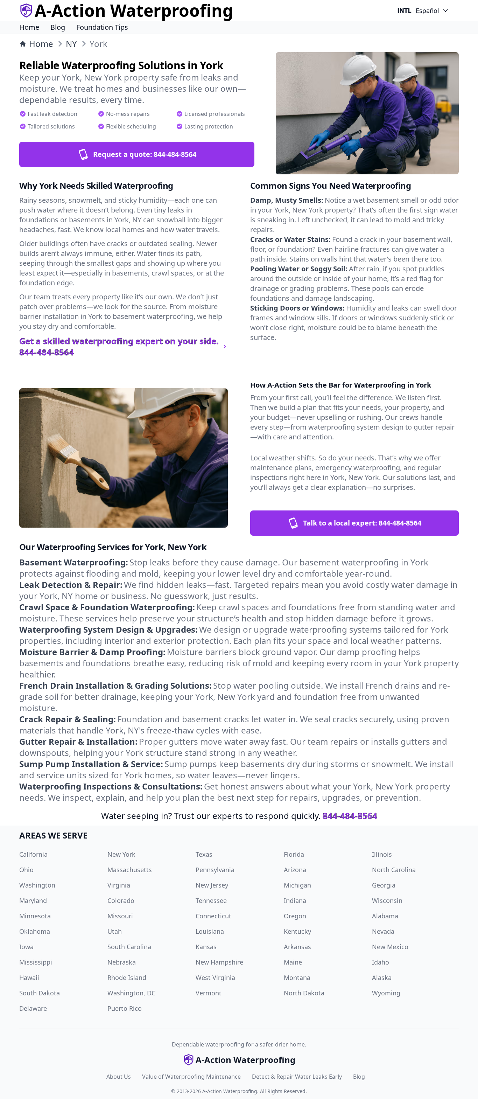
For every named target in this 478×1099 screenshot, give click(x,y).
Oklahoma (34, 931)
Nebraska (121, 962)
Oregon (295, 916)
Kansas (206, 947)
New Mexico (390, 947)
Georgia (383, 885)
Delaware (33, 1008)
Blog (57, 27)
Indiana (295, 900)
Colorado (120, 900)
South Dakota (39, 993)
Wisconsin (387, 900)
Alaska (382, 977)
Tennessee (211, 900)
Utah (114, 931)
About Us (118, 1076)
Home (29, 27)
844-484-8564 (350, 815)
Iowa (26, 947)
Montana (297, 977)
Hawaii (29, 977)
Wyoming (386, 993)
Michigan (297, 885)
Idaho (380, 962)
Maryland (33, 900)
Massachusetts (129, 869)
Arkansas (297, 947)
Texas (204, 854)
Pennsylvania (215, 869)
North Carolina (394, 869)
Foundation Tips (102, 27)
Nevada (383, 931)
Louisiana (210, 931)
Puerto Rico (124, 1008)
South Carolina (129, 947)
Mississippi (35, 962)
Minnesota (35, 916)
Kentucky (297, 931)
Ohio (26, 869)
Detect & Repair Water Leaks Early (297, 1076)
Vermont (209, 993)
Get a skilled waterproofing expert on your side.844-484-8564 (119, 346)
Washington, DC (131, 993)
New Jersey (212, 885)
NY (71, 43)
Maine (293, 962)
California (33, 854)
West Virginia (215, 977)
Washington (37, 885)
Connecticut (213, 916)
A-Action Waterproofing (229, 1091)
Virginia (118, 885)
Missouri (120, 916)
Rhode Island (126, 977)
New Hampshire (219, 962)
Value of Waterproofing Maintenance (191, 1076)
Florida (294, 854)
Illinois (382, 854)
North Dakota (304, 993)
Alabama (385, 916)
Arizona (295, 869)
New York (121, 854)
